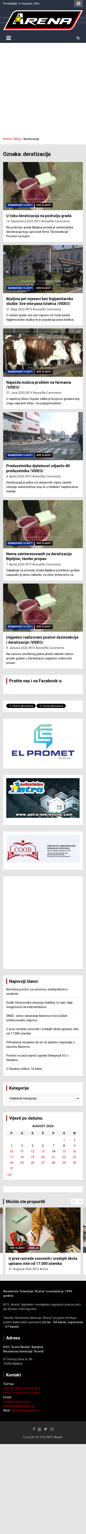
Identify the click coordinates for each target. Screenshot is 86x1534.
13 (43, 1151)
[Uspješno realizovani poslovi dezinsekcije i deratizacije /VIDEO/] (43, 607)
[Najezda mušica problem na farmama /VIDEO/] (43, 352)
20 (43, 1157)
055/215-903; (12, 1388)
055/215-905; (12, 1393)
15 (64, 1151)
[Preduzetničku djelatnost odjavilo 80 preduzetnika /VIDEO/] (43, 436)
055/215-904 (31, 1388)
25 (22, 1163)
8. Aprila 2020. (15, 476)
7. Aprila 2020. (15, 564)
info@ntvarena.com (16, 1402)
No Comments (60, 221)
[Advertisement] (43, 91)
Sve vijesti (43, 205)
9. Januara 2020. (17, 648)
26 (32, 1163)
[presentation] (74, 1202)
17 (11, 1157)
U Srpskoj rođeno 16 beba (24, 1069)
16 (74, 1151)
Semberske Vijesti (20, 205)
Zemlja (33, 1248)
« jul (8, 1174)
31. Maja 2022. (15, 309)
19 (32, 1157)
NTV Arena (42, 221)
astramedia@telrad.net (18, 1406)
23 (74, 1157)
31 (11, 1168)
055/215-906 (31, 1393)
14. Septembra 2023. (20, 221)
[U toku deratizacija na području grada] (43, 186)
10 (11, 1151)
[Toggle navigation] (8, 38)
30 (74, 1163)
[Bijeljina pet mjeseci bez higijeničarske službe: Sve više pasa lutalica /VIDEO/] (43, 269)
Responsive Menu (78, 3)
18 (22, 1157)
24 (11, 1163)
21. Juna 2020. (15, 392)
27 (43, 1163)
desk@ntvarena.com (25, 1410)
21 (53, 1157)
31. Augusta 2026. (20, 1269)
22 (64, 1157)
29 (64, 1163)
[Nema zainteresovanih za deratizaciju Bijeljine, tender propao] (43, 524)
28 (53, 1163)
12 (32, 1151)
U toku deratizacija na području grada (38, 215)
